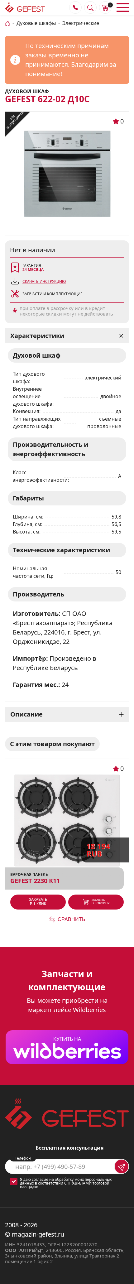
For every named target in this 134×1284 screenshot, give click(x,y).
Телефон (23, 1158)
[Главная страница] (7, 22)
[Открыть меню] (123, 7)
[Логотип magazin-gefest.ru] (25, 7)
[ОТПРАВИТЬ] (121, 1166)
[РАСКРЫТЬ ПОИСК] (90, 7)
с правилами (78, 1183)
